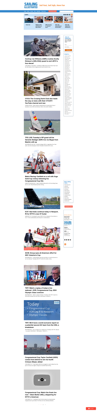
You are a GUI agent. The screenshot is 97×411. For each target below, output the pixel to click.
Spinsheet (66, 196)
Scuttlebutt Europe (67, 194)
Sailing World (66, 197)
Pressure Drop (66, 187)
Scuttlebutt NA (66, 193)
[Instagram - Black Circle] (65, 14)
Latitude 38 (66, 186)
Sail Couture (66, 189)
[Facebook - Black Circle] (64, 14)
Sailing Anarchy (66, 190)
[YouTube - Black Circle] (69, 14)
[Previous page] (39, 404)
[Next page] (45, 404)
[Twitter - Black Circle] (67, 14)
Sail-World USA (66, 200)
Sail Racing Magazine (67, 199)
